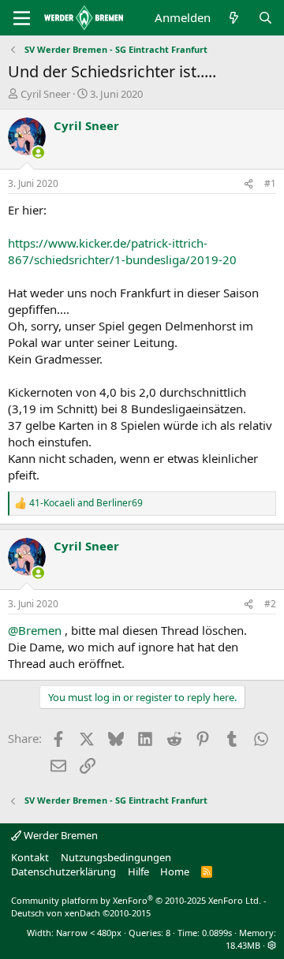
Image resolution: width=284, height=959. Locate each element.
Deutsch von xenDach (81, 913)
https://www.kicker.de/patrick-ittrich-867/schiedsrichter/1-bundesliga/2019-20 (122, 251)
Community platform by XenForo (136, 900)
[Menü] (21, 18)
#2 (270, 603)
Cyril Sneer (45, 94)
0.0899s (217, 932)
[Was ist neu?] (234, 17)
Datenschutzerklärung (63, 871)
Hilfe (138, 871)
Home (174, 871)
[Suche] (265, 17)
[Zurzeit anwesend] (38, 152)
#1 (270, 183)
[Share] (248, 184)
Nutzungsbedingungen (116, 857)
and (86, 503)
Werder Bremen (59, 835)
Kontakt (30, 857)
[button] (271, 945)
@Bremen (35, 630)
